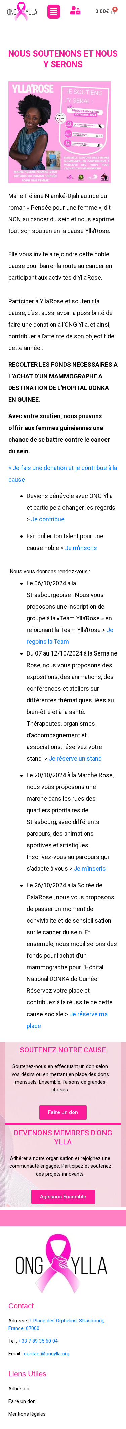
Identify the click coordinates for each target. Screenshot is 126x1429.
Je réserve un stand (75, 758)
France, (16, 1328)
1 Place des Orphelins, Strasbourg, (66, 1321)
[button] (53, 12)
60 (47, 1341)
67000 (32, 1328)
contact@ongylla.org (46, 1354)
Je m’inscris (81, 547)
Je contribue (47, 519)
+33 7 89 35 (31, 1341)
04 (54, 1341)
